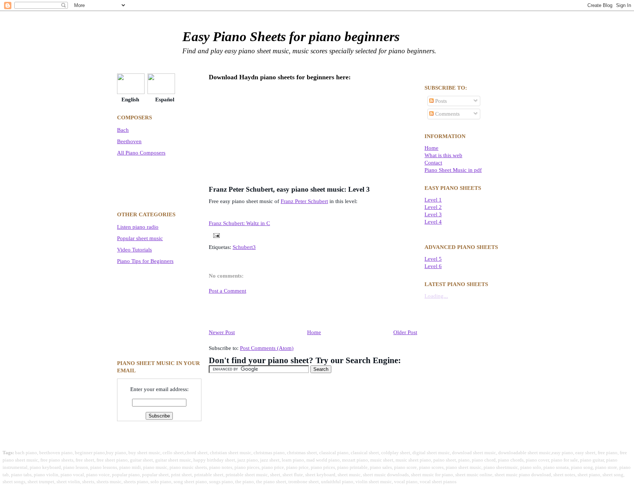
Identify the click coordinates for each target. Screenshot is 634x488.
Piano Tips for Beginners (145, 261)
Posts (440, 101)
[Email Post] (215, 235)
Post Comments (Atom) (267, 348)
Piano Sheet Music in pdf (453, 170)
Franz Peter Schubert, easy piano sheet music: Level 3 (289, 189)
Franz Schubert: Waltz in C (239, 223)
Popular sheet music (140, 238)
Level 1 (433, 199)
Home (314, 332)
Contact (433, 162)
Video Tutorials (134, 249)
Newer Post (222, 332)
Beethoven (129, 141)
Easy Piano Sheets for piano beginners (291, 36)
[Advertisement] (150, 181)
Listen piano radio (137, 227)
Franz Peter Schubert (304, 201)
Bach (123, 130)
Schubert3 (244, 247)
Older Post (405, 332)
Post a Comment (227, 291)
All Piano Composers (141, 152)
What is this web (443, 155)
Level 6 (433, 266)
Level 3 (433, 214)
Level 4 (433, 221)
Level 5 (433, 259)
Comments (447, 114)
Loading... (436, 296)
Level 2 (433, 207)
